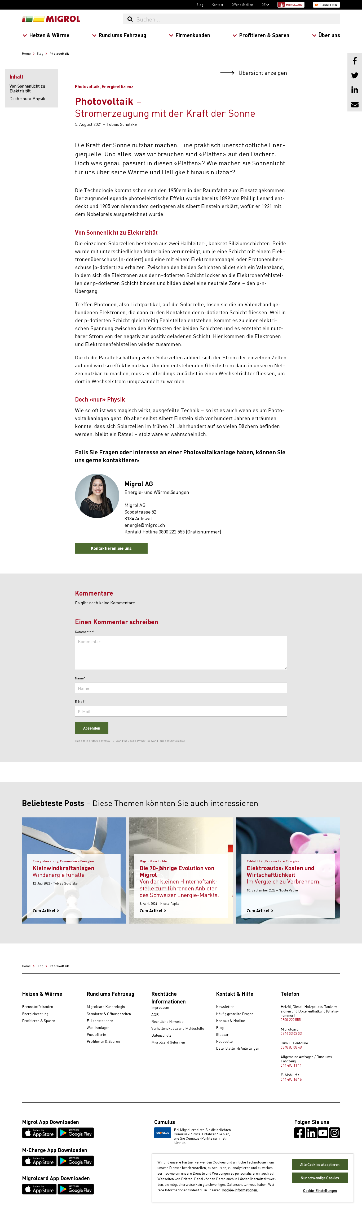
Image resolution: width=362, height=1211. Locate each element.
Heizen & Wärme (49, 35)
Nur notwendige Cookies (320, 1177)
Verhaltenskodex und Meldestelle (177, 1028)
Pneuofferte (96, 1034)
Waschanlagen (98, 1027)
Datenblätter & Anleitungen (237, 1048)
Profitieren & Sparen (264, 35)
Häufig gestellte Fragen (234, 1013)
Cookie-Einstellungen (320, 1190)
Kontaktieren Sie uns (111, 548)
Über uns (329, 35)
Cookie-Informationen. (240, 1189)
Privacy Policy (145, 741)
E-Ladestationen (100, 1020)
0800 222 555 (291, 1019)
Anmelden (330, 5)
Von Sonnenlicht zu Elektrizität (27, 88)
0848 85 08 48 (291, 1047)
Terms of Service (168, 741)
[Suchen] (130, 19)
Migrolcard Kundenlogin (106, 1006)
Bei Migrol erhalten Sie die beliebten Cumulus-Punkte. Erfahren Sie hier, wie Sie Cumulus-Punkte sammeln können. (202, 1135)
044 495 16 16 (291, 1079)
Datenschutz (161, 1035)
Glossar (222, 1034)
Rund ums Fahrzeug (122, 35)
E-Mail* (80, 702)
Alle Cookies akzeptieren (319, 1164)
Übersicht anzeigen (262, 72)
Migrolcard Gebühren (168, 1042)
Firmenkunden (192, 35)
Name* (80, 678)
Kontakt (217, 4)
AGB (155, 1014)
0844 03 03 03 (291, 1033)
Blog (199, 4)
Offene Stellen (242, 4)
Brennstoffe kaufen (37, 1006)
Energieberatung (35, 1013)
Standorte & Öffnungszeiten (109, 1013)
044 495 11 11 (291, 1065)
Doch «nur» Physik (27, 98)
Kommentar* (85, 632)
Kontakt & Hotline (230, 1020)
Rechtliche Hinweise (167, 1021)
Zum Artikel (44, 910)
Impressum (160, 1007)
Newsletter (225, 1006)
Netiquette (224, 1041)
